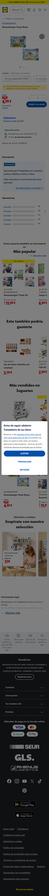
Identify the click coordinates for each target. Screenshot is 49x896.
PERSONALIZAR (24, 461)
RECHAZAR (24, 469)
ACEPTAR (24, 453)
